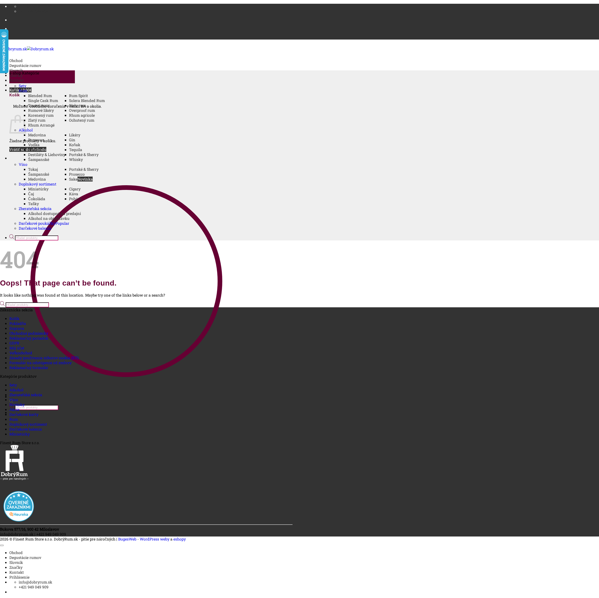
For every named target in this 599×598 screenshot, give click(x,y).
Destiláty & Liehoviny (46, 154)
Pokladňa (17, 323)
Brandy (34, 149)
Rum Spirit (78, 95)
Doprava (16, 328)
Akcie (14, 409)
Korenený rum (41, 115)
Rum (23, 90)
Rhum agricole (82, 115)
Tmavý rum (38, 105)
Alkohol (16, 389)
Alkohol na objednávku (48, 218)
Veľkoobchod (20, 352)
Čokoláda (36, 198)
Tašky (33, 203)
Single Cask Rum (43, 100)
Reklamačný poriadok (28, 338)
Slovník (16, 562)
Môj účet (16, 347)
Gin (72, 139)
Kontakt (16, 80)
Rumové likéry (41, 110)
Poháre (75, 198)
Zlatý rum (36, 120)
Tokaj (33, 169)
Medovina (37, 134)
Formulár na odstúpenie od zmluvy (40, 362)
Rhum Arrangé (41, 125)
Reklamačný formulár (28, 367)
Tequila (75, 149)
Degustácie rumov (25, 65)
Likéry (74, 134)
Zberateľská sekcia (35, 208)
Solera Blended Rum (87, 100)
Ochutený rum (81, 120)
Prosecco (36, 139)
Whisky (76, 159)
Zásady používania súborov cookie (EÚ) (44, 357)
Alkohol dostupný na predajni (54, 213)
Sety (22, 85)
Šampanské (38, 159)
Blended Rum (40, 95)
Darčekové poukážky (37, 223)
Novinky (17, 404)
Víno (23, 164)
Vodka (34, 144)
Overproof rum (82, 110)
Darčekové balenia (35, 228)
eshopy (179, 538)
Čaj (31, 193)
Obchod (16, 60)
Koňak (74, 144)
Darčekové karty (23, 414)
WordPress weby (154, 538)
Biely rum (77, 105)
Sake (73, 179)
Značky (15, 567)
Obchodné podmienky (28, 333)
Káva (73, 193)
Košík (14, 318)
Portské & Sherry (84, 154)
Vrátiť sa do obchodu (27, 149)
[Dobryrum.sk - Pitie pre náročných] (27, 48)
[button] (42, 76)
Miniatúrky (38, 188)
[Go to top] (2, 545)
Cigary (74, 188)
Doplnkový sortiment (37, 183)
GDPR (14, 343)
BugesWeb (127, 538)
